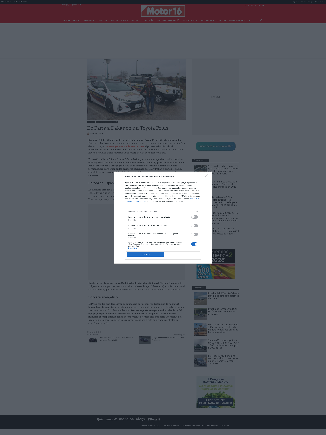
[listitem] (163, 211)
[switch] (194, 217)
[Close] (207, 176)
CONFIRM (145, 254)
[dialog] (163, 217)
